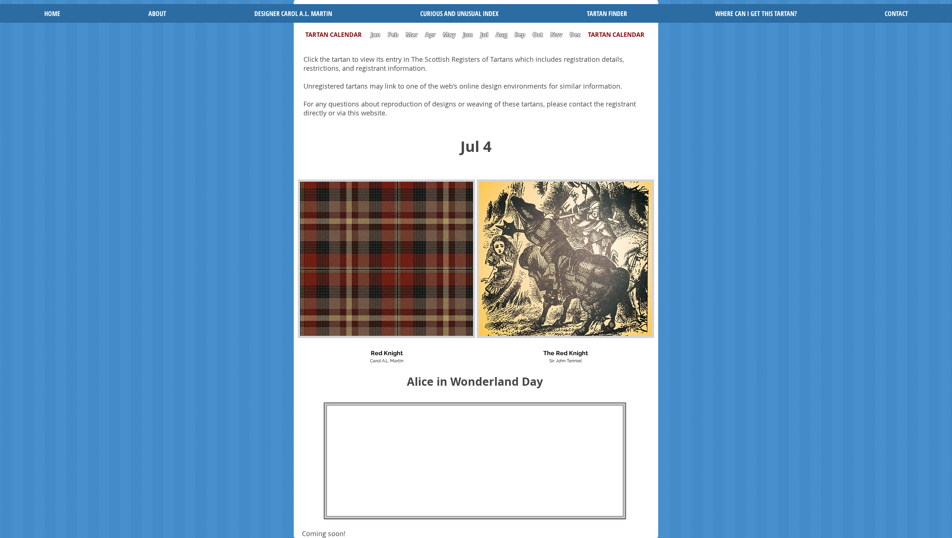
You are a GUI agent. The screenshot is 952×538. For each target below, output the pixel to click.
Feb (393, 35)
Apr (430, 35)
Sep (520, 35)
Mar (412, 35)
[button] (459, 13)
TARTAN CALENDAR (337, 35)
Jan (375, 35)
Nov (556, 35)
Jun (468, 35)
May (449, 35)
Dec (575, 35)
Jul (485, 35)
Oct (538, 35)
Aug (501, 35)
